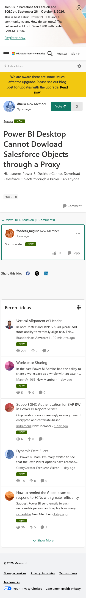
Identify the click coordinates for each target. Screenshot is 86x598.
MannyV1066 (26, 379)
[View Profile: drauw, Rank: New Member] (9, 106)
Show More (45, 540)
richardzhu (23, 514)
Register (61, 53)
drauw (21, 104)
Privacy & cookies (43, 573)
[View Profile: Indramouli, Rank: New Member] (9, 407)
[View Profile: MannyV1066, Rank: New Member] (9, 366)
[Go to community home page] (28, 53)
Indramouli (23, 426)
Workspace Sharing (31, 362)
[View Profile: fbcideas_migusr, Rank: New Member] (9, 233)
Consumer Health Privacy (63, 588)
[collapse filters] (78, 307)
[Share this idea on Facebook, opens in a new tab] (27, 273)
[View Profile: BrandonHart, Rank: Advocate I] (9, 324)
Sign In (75, 53)
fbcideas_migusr (28, 231)
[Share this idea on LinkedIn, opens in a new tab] (46, 273)
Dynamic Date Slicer (32, 450)
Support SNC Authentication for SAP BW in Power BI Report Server (48, 406)
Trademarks (12, 582)
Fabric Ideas (15, 66)
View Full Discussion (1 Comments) (30, 220)
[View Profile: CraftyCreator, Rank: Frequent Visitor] (9, 454)
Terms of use (68, 573)
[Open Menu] (79, 66)
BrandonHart (25, 337)
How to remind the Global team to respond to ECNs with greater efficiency (47, 495)
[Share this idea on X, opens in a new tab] (37, 273)
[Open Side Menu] (6, 53)
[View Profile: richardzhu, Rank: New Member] (9, 496)
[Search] (50, 53)
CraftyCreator (25, 467)
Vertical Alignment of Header (39, 320)
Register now (15, 37)
